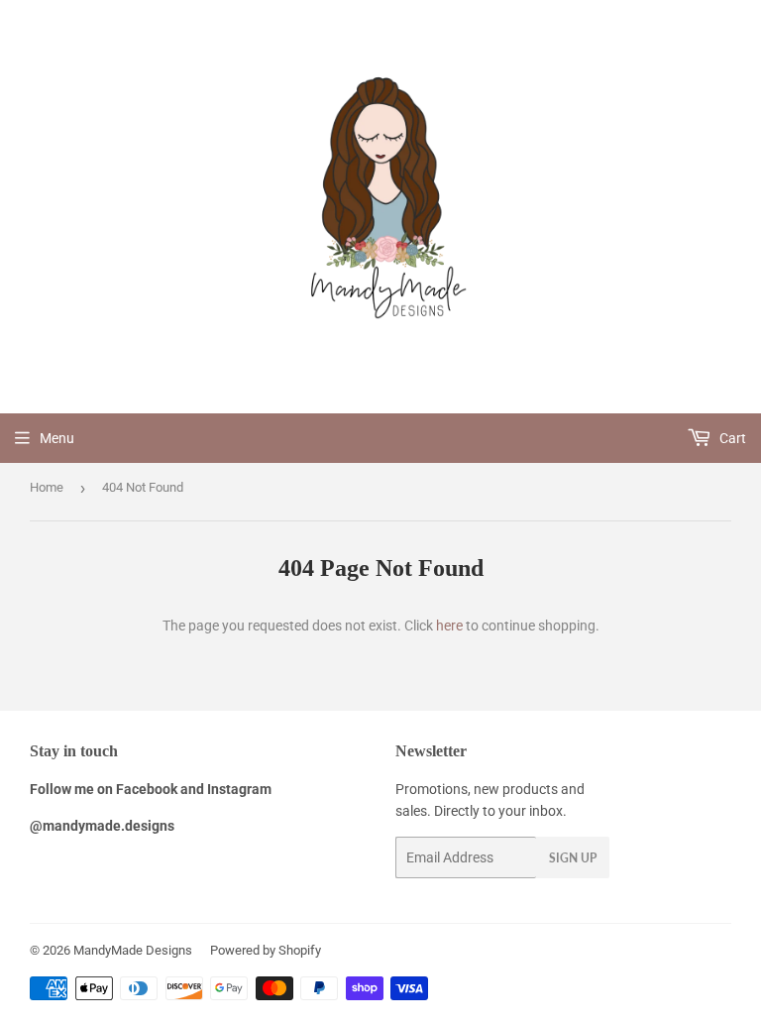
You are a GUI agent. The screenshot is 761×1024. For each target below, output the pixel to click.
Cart (731, 438)
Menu (57, 438)
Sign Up (573, 858)
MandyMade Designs (132, 950)
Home (46, 487)
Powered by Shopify (265, 950)
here (449, 625)
